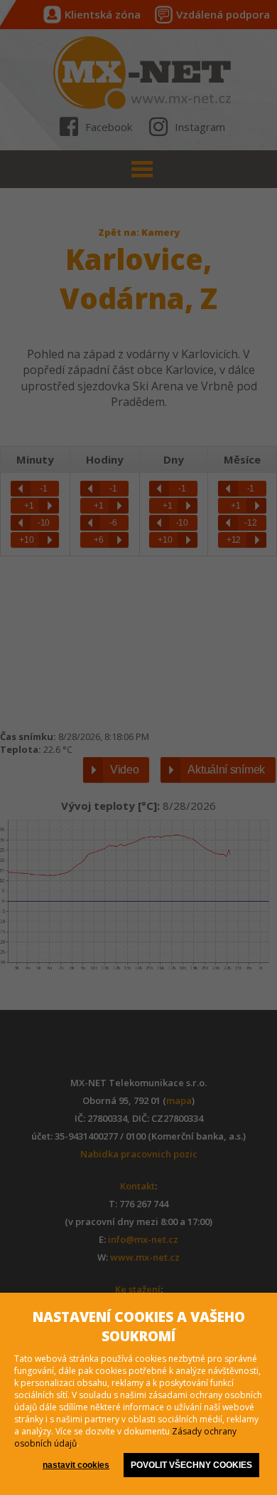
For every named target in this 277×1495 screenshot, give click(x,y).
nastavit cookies (76, 1465)
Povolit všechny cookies (191, 1465)
